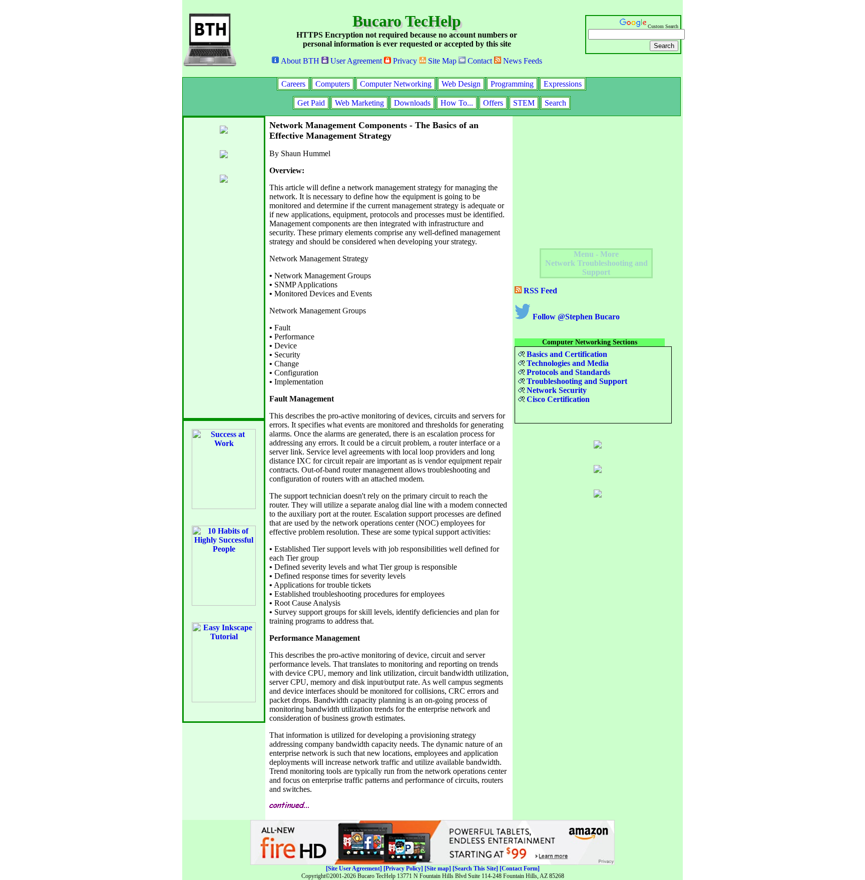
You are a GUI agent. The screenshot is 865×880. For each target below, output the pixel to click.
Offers (493, 103)
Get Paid (311, 103)
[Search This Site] (475, 868)
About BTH (299, 61)
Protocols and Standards (567, 372)
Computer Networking (396, 84)
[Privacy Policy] (403, 868)
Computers (332, 84)
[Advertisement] (590, 180)
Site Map (441, 61)
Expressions (563, 84)
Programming (512, 84)
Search (555, 103)
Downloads (412, 103)
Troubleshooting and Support (576, 381)
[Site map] (437, 868)
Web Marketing (359, 103)
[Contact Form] (520, 868)
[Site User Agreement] (354, 868)
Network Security (556, 390)
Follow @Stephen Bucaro (575, 316)
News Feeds (521, 61)
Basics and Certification (566, 354)
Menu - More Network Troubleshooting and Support (596, 263)
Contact (479, 61)
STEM (524, 103)
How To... (457, 103)
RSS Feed (539, 290)
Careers (293, 84)
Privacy (404, 61)
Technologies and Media (567, 363)
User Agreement (355, 61)
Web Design (461, 84)
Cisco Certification (557, 399)
